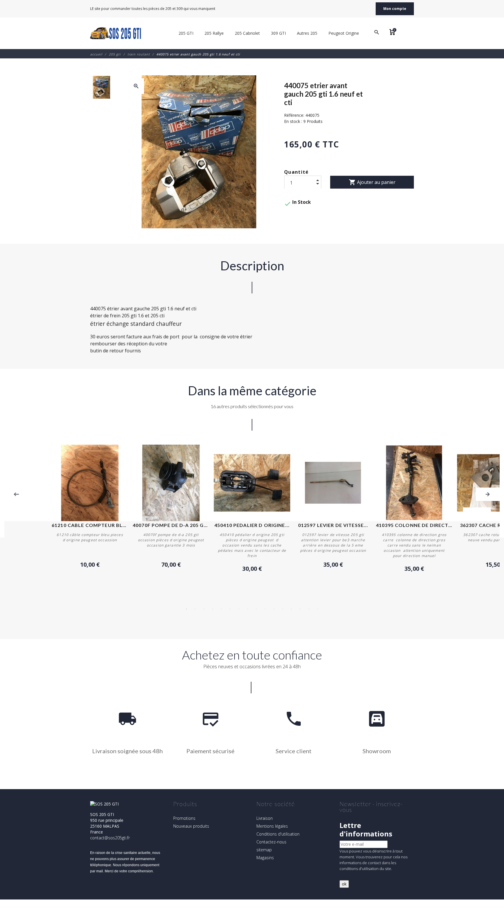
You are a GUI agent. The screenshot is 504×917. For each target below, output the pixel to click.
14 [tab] (300, 609)
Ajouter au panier (372, 182)
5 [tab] (221, 609)
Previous (16, 494)
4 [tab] (213, 609)
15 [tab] (309, 609)
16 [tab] (318, 609)
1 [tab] (186, 609)
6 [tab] (230, 609)
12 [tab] (283, 609)
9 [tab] (256, 609)
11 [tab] (274, 609)
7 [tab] (239, 609)
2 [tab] (195, 609)
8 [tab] (248, 609)
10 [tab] (265, 609)
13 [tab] (291, 609)
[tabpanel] (252, 508)
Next (488, 494)
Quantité (296, 172)
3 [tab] (204, 609)
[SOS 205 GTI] (115, 33)
